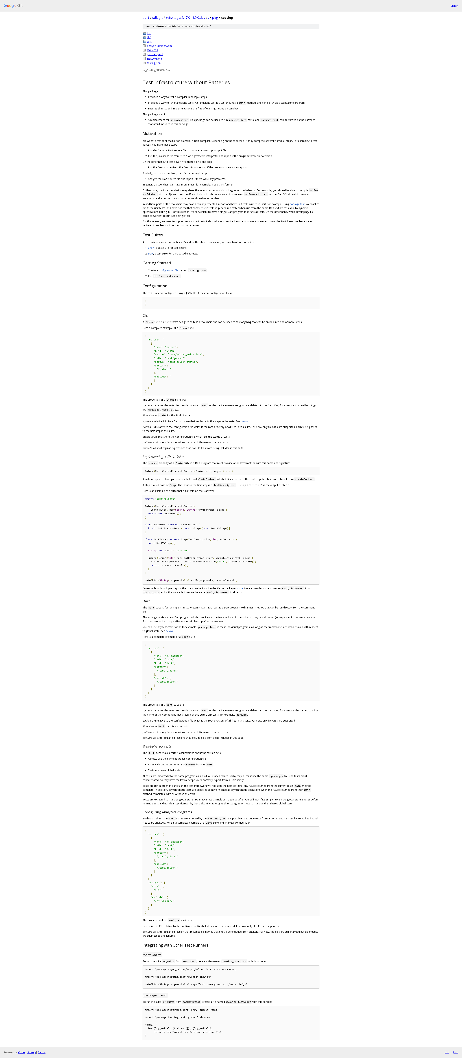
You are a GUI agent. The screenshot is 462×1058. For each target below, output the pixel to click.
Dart (150, 253)
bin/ (149, 33)
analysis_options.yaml (159, 45)
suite (240, 588)
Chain (151, 247)
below (244, 421)
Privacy (31, 1052)
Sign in (454, 5)
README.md (154, 58)
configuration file (168, 270)
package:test (297, 204)
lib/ (149, 37)
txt (447, 1052)
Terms (41, 1052)
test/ (149, 41)
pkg (215, 17)
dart (146, 17)
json (455, 1052)
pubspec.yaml (155, 54)
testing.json (154, 63)
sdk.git (157, 17)
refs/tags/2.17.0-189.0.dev (185, 17)
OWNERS (152, 50)
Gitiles (21, 1052)
